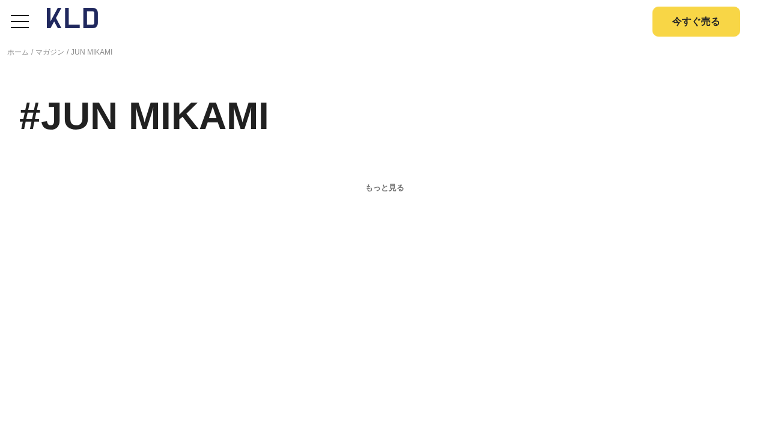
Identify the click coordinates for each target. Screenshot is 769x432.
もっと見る (384, 187)
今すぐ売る (696, 21)
